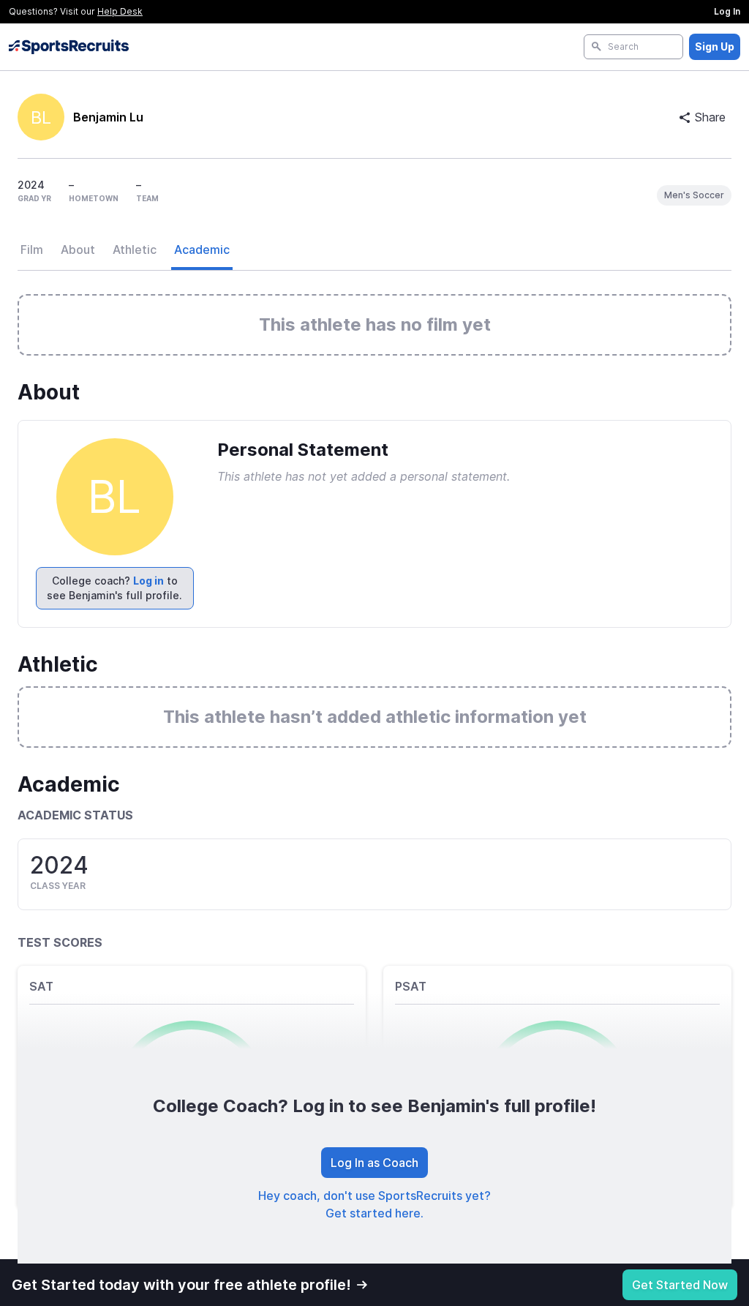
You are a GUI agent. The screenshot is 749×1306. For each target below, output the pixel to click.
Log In (727, 11)
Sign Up (714, 46)
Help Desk (120, 11)
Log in (148, 580)
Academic (202, 249)
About (78, 249)
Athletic (135, 249)
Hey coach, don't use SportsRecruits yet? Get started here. (374, 1204)
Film (31, 249)
